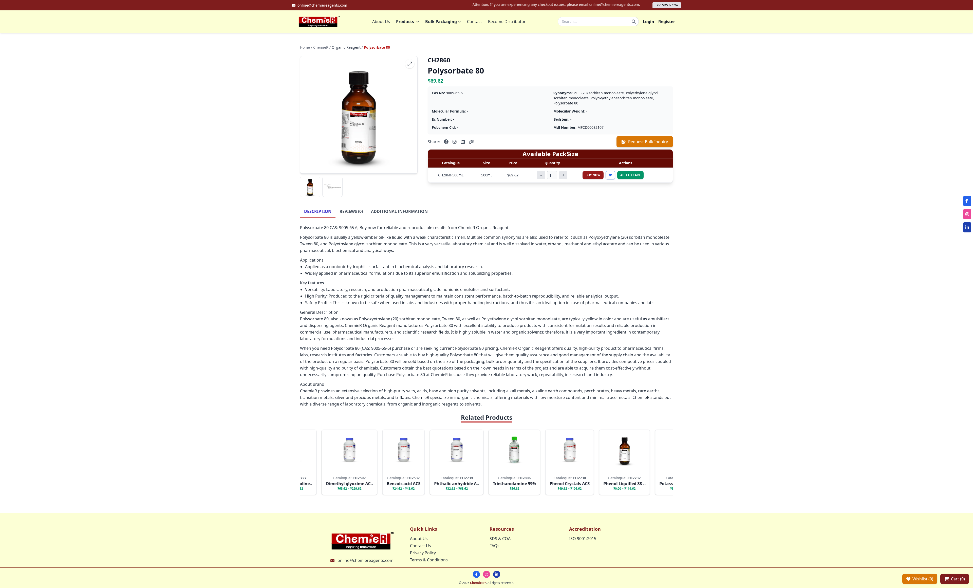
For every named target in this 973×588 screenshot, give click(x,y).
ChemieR (320, 47)
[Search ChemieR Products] (634, 22)
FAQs (494, 545)
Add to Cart (630, 175)
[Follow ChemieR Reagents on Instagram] (486, 574)
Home (305, 47)
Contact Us (420, 545)
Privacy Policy (423, 553)
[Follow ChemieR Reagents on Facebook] (476, 574)
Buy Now (593, 175)
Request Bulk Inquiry (648, 141)
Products (405, 21)
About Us (381, 21)
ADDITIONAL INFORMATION (399, 211)
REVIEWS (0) (351, 211)
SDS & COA (500, 538)
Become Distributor (507, 21)
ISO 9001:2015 (582, 538)
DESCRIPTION (317, 211)
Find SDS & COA (667, 5)
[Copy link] (472, 141)
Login (648, 21)
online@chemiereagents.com (366, 560)
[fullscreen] (409, 63)
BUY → (331, 470)
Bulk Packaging (441, 21)
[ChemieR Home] (319, 21)
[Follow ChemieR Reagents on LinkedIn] (496, 574)
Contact (474, 21)
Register (666, 21)
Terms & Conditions (429, 560)
